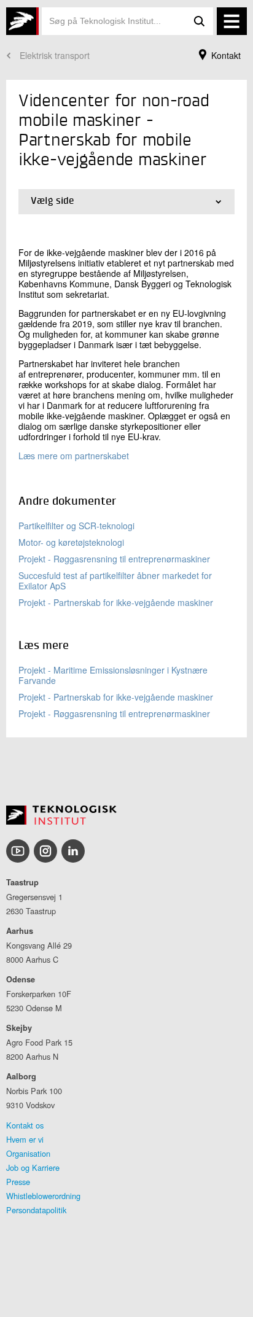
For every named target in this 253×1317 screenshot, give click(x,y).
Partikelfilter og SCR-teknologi (76, 525)
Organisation (28, 1153)
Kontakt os (25, 1125)
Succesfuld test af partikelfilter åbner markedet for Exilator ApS (115, 580)
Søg (199, 21)
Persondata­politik (36, 1210)
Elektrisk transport (55, 55)
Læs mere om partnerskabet (73, 455)
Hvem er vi (25, 1139)
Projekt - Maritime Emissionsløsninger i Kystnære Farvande (113, 675)
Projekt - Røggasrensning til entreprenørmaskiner (114, 559)
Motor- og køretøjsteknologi (71, 542)
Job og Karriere (33, 1167)
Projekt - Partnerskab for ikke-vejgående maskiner (115, 602)
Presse (18, 1181)
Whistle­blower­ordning (43, 1196)
